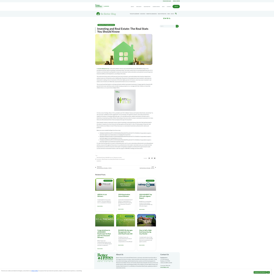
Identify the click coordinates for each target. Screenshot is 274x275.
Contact (169, 6)
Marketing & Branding (151, 13)
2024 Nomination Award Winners (124, 195)
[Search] (177, 26)
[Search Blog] (176, 13)
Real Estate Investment (119, 159)
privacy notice (34, 270)
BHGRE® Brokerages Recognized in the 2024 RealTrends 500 (125, 232)
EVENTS (172, 13)
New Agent (138, 6)
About (132, 6)
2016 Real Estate (101, 157)
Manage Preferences (260, 272)
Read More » (100, 206)
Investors (99, 159)
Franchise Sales (167, 1)
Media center (176, 1)
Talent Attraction (162, 13)
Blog (163, 6)
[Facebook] (168, 18)
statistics (99, 161)
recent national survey (103, 68)
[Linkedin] (164, 18)
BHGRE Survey (109, 157)
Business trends (118, 157)
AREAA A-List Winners (102, 195)
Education (142, 13)
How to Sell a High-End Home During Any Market (145, 232)
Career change (156, 6)
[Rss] (169, 18)
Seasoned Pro (147, 6)
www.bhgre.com (164, 267)
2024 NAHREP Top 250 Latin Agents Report (145, 196)
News (168, 13)
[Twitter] (166, 18)
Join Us (176, 6)
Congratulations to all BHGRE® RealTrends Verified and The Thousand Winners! (104, 233)
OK (268, 272)
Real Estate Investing (107, 159)
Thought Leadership (134, 13)
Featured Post (101, 24)
